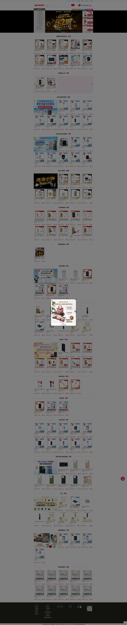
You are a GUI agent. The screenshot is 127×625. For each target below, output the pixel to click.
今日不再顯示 (64, 324)
